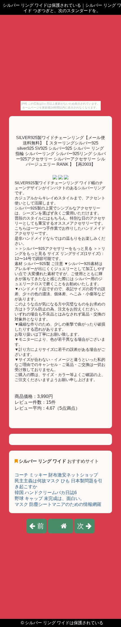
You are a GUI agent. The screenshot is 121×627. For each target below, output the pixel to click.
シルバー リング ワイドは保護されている (64, 622)
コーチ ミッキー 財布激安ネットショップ (56, 474)
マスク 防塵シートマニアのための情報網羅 (58, 504)
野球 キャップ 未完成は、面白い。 (49, 498)
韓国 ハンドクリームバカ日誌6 (46, 492)
